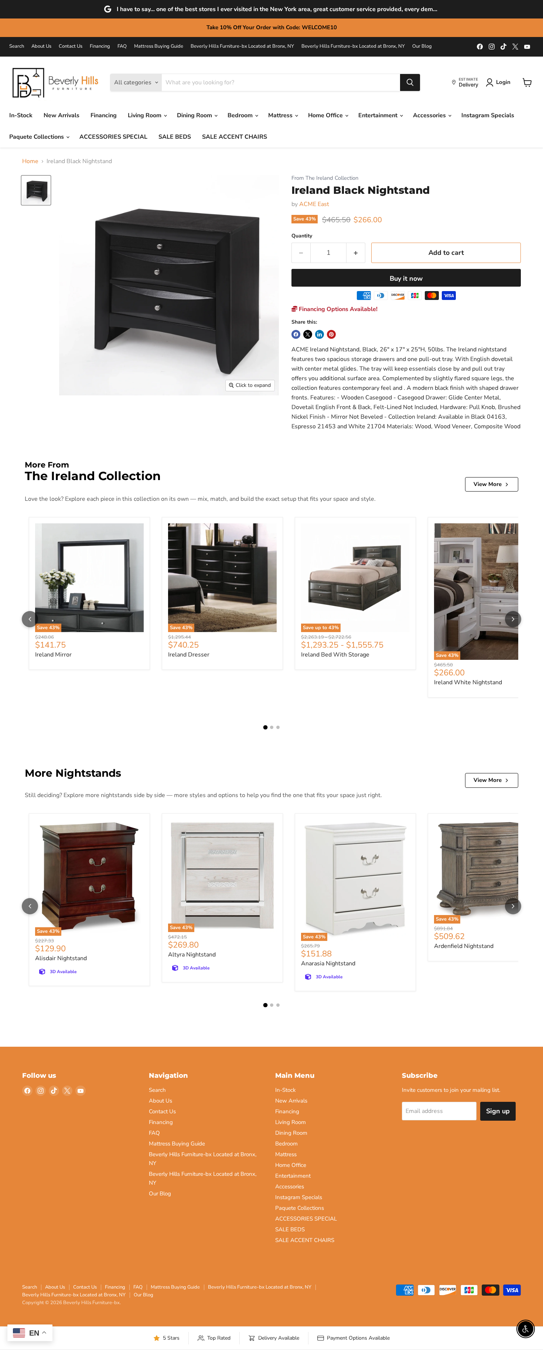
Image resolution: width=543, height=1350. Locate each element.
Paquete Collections (37, 137)
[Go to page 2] (271, 727)
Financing (100, 46)
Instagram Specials (487, 115)
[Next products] (513, 619)
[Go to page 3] (278, 727)
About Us (41, 46)
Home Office (326, 115)
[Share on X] (307, 334)
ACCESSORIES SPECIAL (113, 137)
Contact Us (70, 46)
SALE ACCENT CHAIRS (234, 137)
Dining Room (195, 115)
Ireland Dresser (188, 655)
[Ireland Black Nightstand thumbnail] (36, 190)
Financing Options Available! (337, 309)
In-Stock (21, 115)
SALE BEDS (174, 137)
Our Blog (422, 46)
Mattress (281, 115)
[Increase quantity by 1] (355, 253)
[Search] (410, 82)
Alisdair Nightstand (61, 958)
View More (488, 484)
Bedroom (241, 115)
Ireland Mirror (53, 655)
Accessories (430, 115)
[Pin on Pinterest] (331, 334)
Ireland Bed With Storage (335, 655)
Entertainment (378, 115)
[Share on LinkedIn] (319, 334)
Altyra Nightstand (192, 955)
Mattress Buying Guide (158, 46)
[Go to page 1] (265, 727)
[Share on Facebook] (295, 334)
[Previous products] (30, 619)
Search (16, 46)
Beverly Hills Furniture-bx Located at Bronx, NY (242, 46)
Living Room (145, 115)
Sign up (498, 1111)
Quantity (301, 236)
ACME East (314, 204)
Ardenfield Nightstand (464, 946)
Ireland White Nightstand (468, 682)
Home (30, 161)
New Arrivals (61, 115)
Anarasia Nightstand (328, 963)
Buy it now (406, 278)
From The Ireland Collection (324, 178)
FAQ (122, 46)
